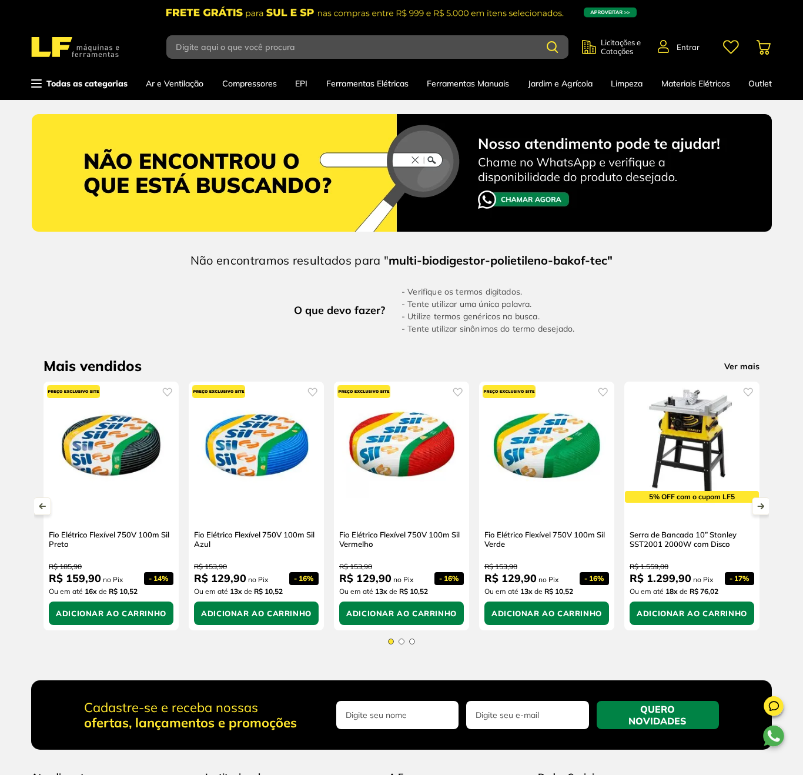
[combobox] (374, 47)
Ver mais (741, 366)
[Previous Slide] (42, 506)
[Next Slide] (760, 506)
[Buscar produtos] (552, 47)
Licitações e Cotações (621, 47)
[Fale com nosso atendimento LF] (402, 169)
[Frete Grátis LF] (401, 12)
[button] (773, 708)
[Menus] (731, 47)
